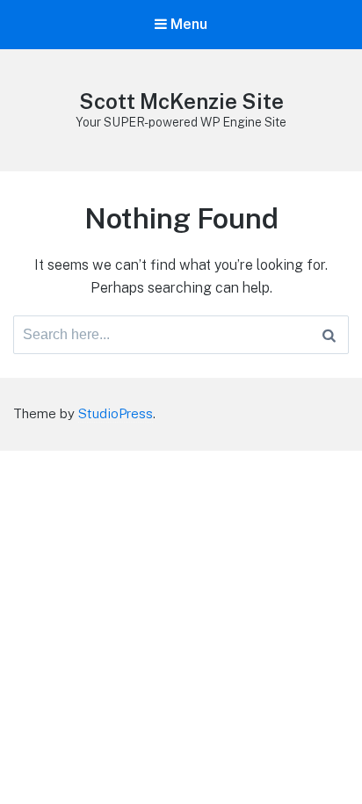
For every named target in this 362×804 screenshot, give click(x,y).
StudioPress (115, 413)
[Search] (329, 334)
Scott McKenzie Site (181, 101)
